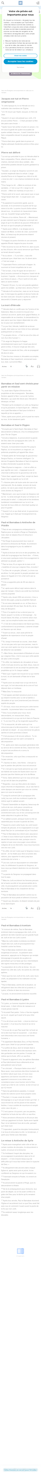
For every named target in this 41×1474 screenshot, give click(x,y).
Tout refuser (20, 67)
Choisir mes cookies (20, 55)
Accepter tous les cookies (20, 61)
